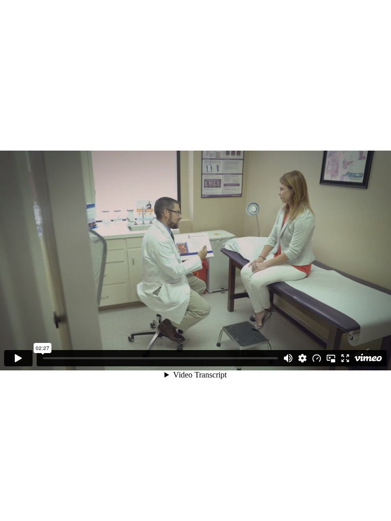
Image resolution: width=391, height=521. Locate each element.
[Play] (18, 358)
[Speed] (317, 358)
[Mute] (288, 358)
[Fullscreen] (345, 358)
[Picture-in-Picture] (331, 358)
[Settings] (302, 358)
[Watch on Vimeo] (368, 358)
